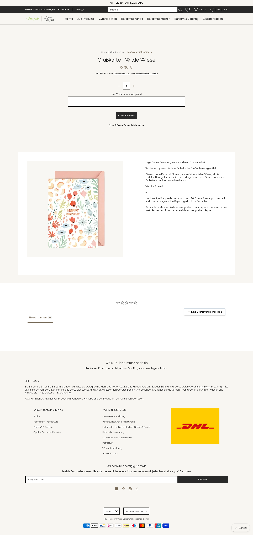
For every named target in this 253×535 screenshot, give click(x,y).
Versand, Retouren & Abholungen (118, 421)
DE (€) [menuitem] (225, 10)
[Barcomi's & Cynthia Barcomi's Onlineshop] (40, 19)
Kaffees (29, 392)
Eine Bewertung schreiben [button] (206, 312)
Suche (37, 416)
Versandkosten (122, 73)
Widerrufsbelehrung (112, 448)
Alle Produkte (117, 52)
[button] (116, 488)
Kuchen (214, 389)
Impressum (107, 443)
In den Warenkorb (126, 115)
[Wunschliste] (187, 9)
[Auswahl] (133, 86)
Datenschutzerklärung (113, 432)
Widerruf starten (110, 453)
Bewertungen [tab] (38, 317)
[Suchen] (180, 9)
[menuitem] (200, 9)
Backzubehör (64, 392)
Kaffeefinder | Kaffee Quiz (46, 421)
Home (104, 52)
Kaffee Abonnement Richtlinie (116, 437)
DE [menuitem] (218, 10)
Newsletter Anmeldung (113, 416)
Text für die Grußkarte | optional (127, 94)
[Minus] (119, 86)
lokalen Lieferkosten (147, 73)
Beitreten (202, 479)
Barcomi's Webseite (43, 427)
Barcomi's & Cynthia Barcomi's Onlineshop (123, 519)
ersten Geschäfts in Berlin (196, 386)
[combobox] (142, 9)
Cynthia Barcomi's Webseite (47, 432)
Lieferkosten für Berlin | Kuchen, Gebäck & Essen (126, 427)
